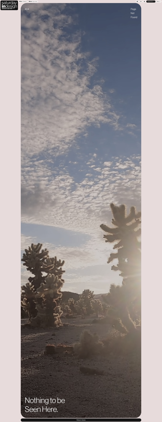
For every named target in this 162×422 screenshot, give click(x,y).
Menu (158, 1)
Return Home (81, 420)
